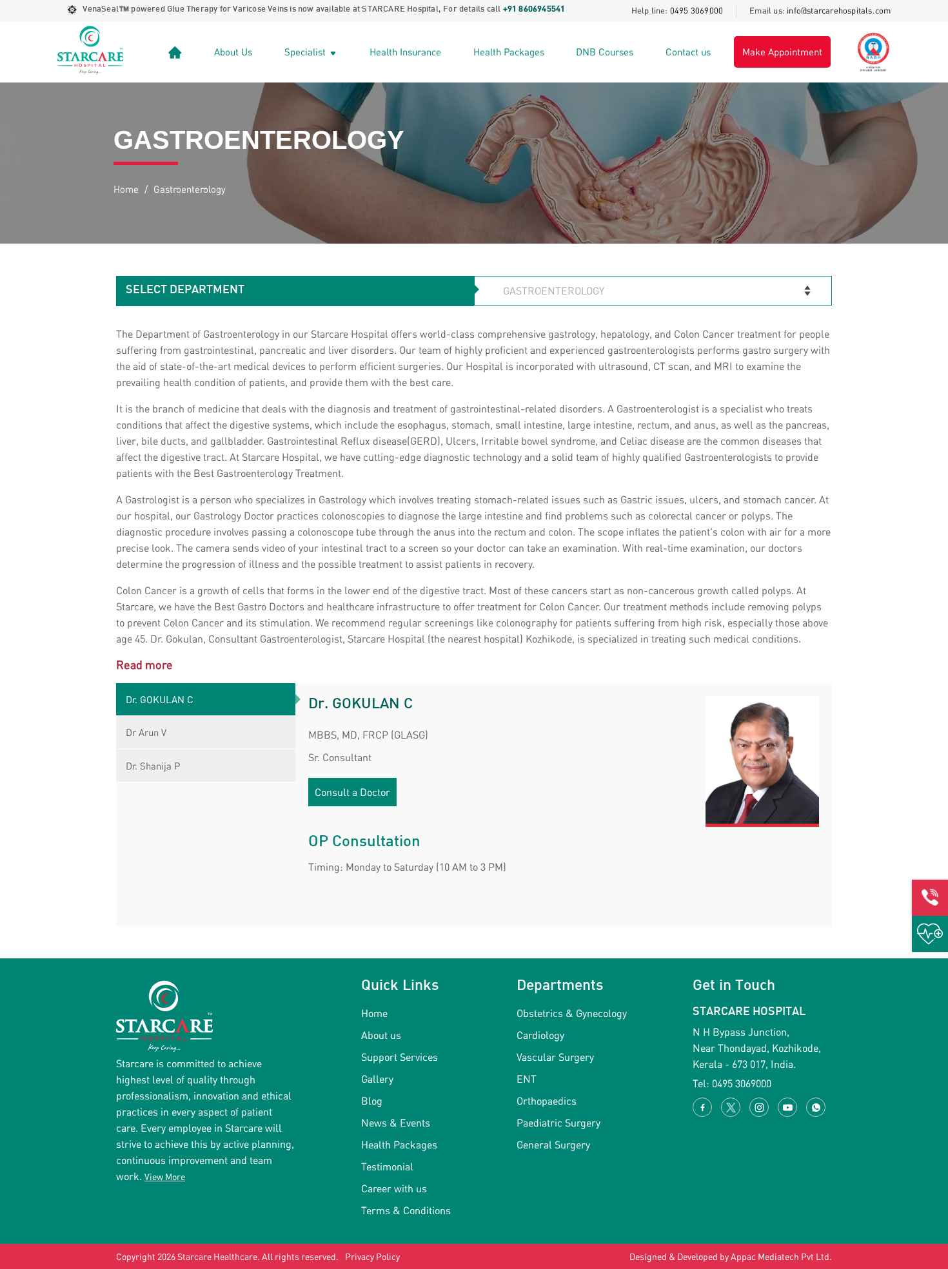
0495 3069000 (696, 10)
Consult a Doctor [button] (352, 792)
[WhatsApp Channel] (815, 1107)
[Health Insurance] (930, 934)
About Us (233, 51)
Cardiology (540, 1035)
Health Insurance (405, 51)
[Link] (175, 51)
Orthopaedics (547, 1100)
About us (381, 1035)
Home (126, 189)
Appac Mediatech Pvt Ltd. (781, 1256)
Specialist (306, 51)
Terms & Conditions (406, 1210)
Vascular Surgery (555, 1057)
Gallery (377, 1078)
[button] (930, 898)
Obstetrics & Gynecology (572, 1013)
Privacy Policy (372, 1256)
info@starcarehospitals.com (839, 10)
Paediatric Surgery (558, 1122)
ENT (527, 1078)
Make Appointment (782, 51)
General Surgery (553, 1144)
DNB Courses (604, 51)
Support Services (399, 1057)
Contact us (688, 51)
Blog (371, 1100)
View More (164, 1176)
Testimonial (387, 1166)
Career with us (394, 1188)
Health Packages (508, 51)
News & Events (395, 1122)
